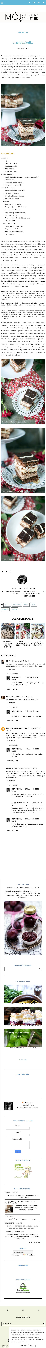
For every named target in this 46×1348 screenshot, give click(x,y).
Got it (32, 1345)
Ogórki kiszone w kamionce (23, 1003)
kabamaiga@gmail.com (16, 728)
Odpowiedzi (13, 673)
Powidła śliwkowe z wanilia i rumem (23, 887)
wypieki (14, 609)
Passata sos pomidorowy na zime (23, 1048)
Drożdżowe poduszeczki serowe (22, 1219)
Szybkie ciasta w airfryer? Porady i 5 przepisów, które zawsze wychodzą (27, 1208)
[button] (23, 32)
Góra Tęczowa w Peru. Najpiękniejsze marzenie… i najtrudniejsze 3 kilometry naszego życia (22, 1237)
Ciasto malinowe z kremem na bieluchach (23, 1025)
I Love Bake (9, 1216)
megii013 (10, 697)
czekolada (17, 604)
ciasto (7, 604)
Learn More (23, 1345)
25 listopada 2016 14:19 (27, 768)
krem (34, 604)
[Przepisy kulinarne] (23, 1178)
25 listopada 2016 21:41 (32, 803)
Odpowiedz (11, 669)
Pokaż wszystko (34, 1242)
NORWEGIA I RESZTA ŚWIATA (15, 1232)
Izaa (8, 661)
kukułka (5, 609)
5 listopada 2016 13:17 (24, 697)
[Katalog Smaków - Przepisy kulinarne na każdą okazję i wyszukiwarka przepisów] (23, 1292)
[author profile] (23, 579)
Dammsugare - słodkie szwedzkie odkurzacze (32, 594)
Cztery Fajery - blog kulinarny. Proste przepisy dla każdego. (20, 1202)
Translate (31, 1255)
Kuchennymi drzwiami (13, 1223)
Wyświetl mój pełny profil (28, 1108)
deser (26, 604)
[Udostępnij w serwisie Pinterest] (11, 572)
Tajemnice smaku (11, 1192)
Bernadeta (17, 677)
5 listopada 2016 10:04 (19, 661)
